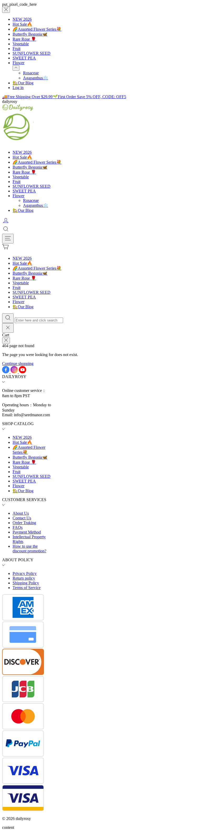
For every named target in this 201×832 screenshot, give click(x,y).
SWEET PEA (24, 58)
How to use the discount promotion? (29, 548)
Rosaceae (31, 73)
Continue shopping (18, 363)
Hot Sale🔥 (22, 24)
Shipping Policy (26, 583)
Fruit (16, 48)
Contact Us (22, 518)
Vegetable (21, 44)
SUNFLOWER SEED (32, 53)
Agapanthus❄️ (35, 78)
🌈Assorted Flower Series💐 (37, 29)
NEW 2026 (22, 19)
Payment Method (27, 532)
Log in (18, 87)
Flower (18, 62)
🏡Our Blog (23, 83)
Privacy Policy (25, 573)
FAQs (18, 527)
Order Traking (24, 522)
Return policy (24, 578)
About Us (21, 513)
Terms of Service (27, 587)
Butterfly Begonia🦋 (30, 34)
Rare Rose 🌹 (24, 39)
